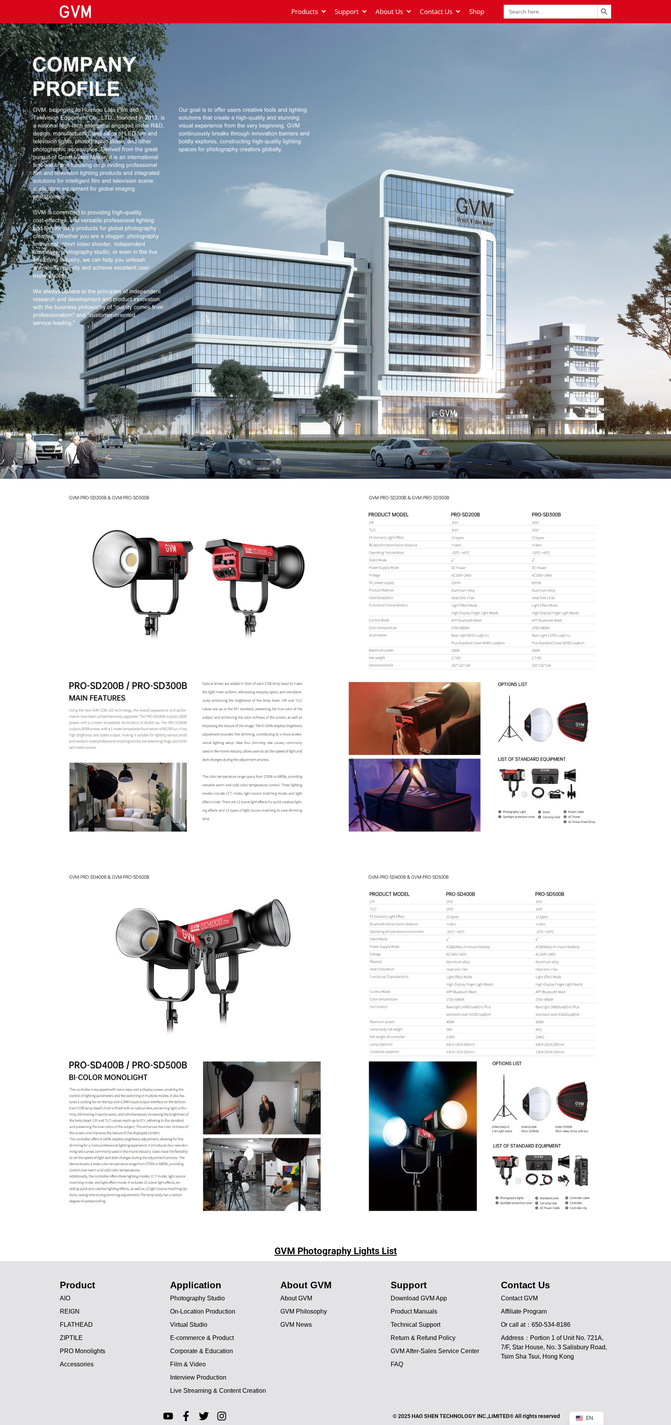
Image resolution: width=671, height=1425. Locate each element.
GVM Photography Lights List (336, 1251)
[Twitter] (204, 1416)
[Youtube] (168, 1416)
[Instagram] (222, 1416)
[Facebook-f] (186, 1416)
